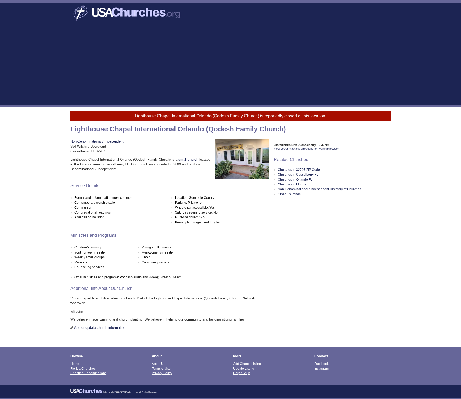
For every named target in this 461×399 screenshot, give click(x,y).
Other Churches (289, 194)
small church (188, 159)
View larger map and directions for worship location (306, 148)
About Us (158, 363)
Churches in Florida (292, 184)
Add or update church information (99, 328)
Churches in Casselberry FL (298, 174)
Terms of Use (161, 368)
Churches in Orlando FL (295, 179)
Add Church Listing (247, 363)
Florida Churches (83, 368)
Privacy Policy (162, 373)
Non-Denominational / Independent (97, 141)
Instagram (321, 368)
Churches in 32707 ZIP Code (299, 170)
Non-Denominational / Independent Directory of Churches (319, 189)
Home (74, 363)
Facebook (321, 363)
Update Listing (243, 368)
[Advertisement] (230, 64)
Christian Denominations (88, 373)
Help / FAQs (241, 373)
